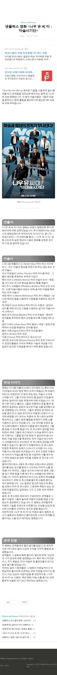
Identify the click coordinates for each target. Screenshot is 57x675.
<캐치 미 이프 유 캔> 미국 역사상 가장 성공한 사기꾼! (17, 633)
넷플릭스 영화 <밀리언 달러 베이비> (17, 637)
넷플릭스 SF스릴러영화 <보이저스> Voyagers (17, 620)
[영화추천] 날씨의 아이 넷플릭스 (16, 625)
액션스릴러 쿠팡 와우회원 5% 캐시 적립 (26, 53)
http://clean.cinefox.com (14, 68)
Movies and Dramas (28, 22)
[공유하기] (12, 602)
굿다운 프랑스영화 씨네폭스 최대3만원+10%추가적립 (20, 72)
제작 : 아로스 (4, 666)
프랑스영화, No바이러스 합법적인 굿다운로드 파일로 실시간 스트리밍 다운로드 (19, 77)
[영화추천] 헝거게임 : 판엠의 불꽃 (17, 629)
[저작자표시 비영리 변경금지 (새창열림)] (33, 602)
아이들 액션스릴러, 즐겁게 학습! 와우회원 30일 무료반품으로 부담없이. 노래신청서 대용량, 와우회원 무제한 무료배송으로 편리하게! (28, 58)
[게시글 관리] (15, 602)
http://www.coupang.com (14, 49)
